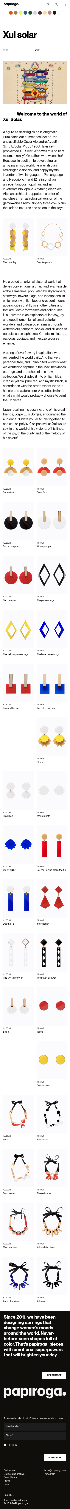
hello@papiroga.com (55, 1470)
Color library (10, 1477)
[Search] (48, 4)
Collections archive (14, 1473)
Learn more (54, 1375)
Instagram (49, 1473)
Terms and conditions (15, 1500)
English (8, 1495)
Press (7, 1480)
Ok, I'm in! (12, 1445)
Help (6, 1484)
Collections (10, 1470)
